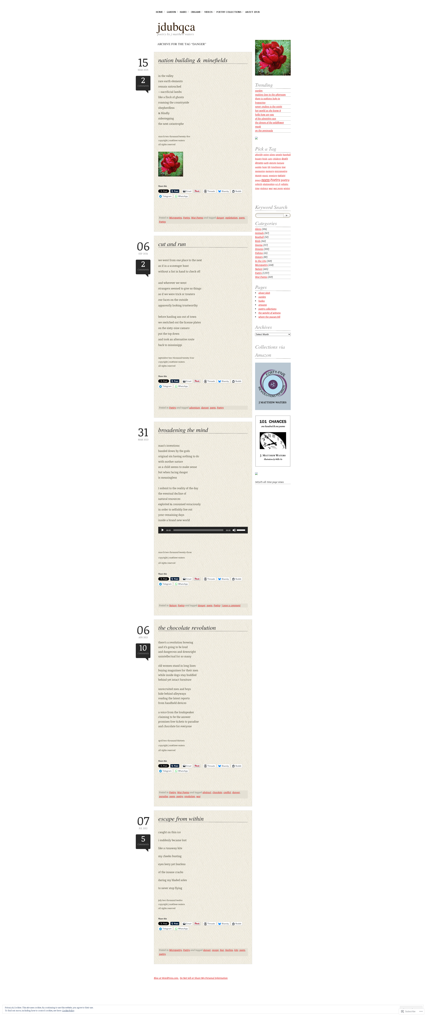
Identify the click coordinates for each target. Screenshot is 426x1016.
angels (279, 154)
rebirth (258, 184)
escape (215, 950)
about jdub (252, 11)
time (257, 188)
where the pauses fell (269, 316)
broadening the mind (183, 429)
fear (222, 950)
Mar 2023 (143, 433)
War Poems (197, 217)
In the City (260, 260)
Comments (143, 81)
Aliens (258, 229)
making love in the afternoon (270, 94)
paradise (163, 796)
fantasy (280, 163)
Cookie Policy (68, 1010)
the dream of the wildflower (269, 122)
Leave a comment (231, 605)
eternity (272, 163)
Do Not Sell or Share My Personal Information (204, 978)
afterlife (259, 154)
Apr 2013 (143, 631)
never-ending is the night (268, 106)
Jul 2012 (143, 822)
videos (208, 11)
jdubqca (176, 26)
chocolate (217, 792)
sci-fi (277, 184)
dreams (259, 162)
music (265, 175)
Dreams (259, 249)
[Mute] (234, 530)
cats (270, 158)
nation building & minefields (192, 60)
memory (270, 171)
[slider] (241, 530)
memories (260, 171)
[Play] (162, 530)
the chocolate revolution (187, 627)
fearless (229, 950)
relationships (269, 184)
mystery (273, 175)
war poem (278, 188)
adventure (194, 407)
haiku (183, 11)
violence (264, 188)
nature (281, 175)
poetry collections (228, 11)
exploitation (231, 217)
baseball (287, 154)
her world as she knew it (268, 110)
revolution (189, 796)
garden (171, 11)
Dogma (259, 245)
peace (258, 180)
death (285, 158)
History (259, 256)
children (277, 158)
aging (266, 154)
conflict (227, 792)
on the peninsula (264, 130)
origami (195, 11)
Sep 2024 (143, 247)
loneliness (276, 167)
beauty (258, 158)
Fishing (259, 252)
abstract (207, 792)
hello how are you (264, 114)
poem (242, 217)
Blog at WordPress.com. (166, 978)
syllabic (284, 184)
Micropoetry (175, 217)
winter (287, 188)
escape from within (181, 818)
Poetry (186, 217)
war (198, 796)
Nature (173, 605)
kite (236, 950)
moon (258, 175)
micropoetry (281, 171)
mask (258, 126)
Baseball (259, 237)
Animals (259, 233)
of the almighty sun (265, 118)
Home (159, 11)
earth (266, 163)
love (284, 167)
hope (264, 167)
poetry (179, 796)
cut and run (172, 244)
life (269, 167)
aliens (272, 154)
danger (220, 217)
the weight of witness (269, 312)
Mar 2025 (143, 63)
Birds (257, 241)
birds (264, 158)
